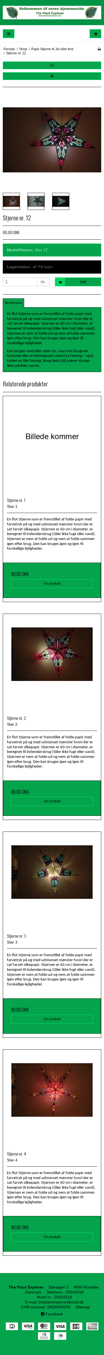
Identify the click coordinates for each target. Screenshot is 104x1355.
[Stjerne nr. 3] (52, 880)
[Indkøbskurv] (95, 33)
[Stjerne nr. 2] (52, 662)
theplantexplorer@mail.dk (61, 1302)
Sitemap (82, 1307)
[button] (52, 65)
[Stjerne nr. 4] (52, 1098)
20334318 (74, 1292)
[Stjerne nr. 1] (52, 444)
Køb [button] (83, 282)
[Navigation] (8, 33)
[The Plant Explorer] (52, 12)
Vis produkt (52, 584)
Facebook (53, 1314)
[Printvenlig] (99, 49)
